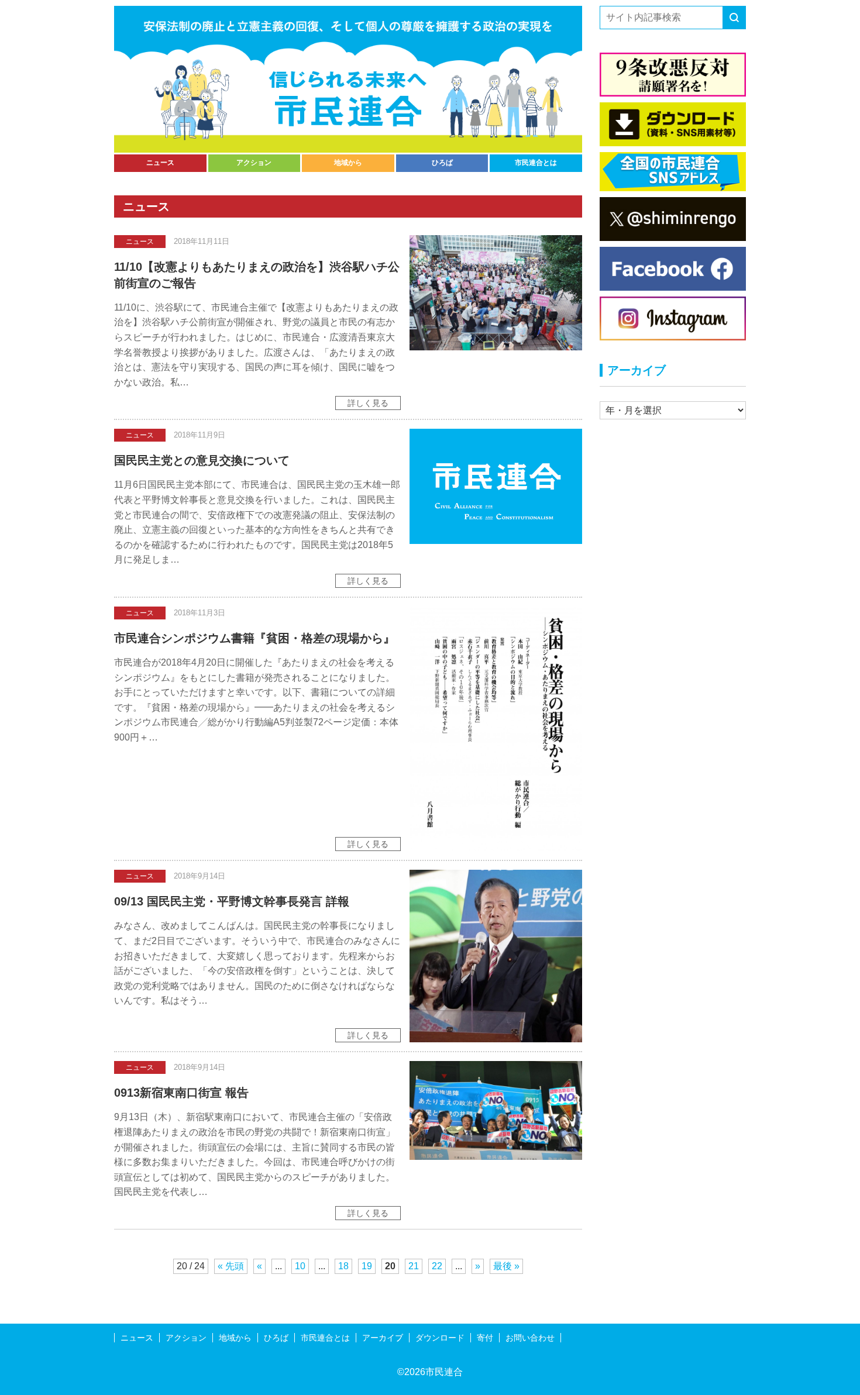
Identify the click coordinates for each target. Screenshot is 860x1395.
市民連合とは (536, 163)
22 (437, 1266)
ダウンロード (440, 1337)
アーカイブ (382, 1337)
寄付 (485, 1337)
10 (300, 1266)
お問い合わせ (530, 1337)
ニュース (160, 163)
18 (343, 1266)
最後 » (506, 1266)
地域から (348, 163)
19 (367, 1266)
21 (413, 1266)
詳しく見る (368, 403)
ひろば (442, 163)
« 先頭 (231, 1266)
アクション (253, 163)
